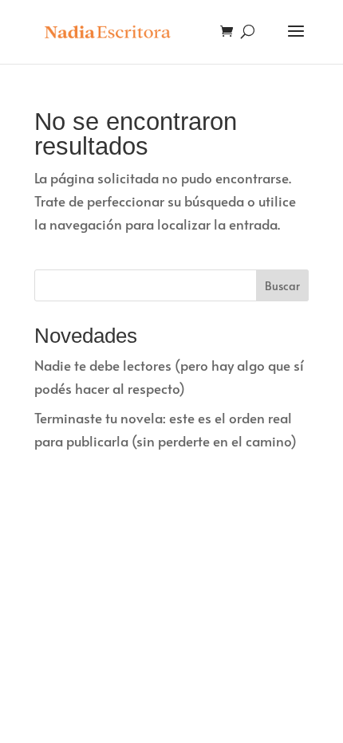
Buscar (282, 285)
